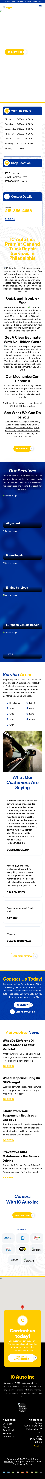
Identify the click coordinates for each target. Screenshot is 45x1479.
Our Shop (7, 1424)
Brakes (29, 427)
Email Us (10, 218)
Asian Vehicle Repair (15, 424)
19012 (31, 714)
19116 (11, 714)
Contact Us (8, 1436)
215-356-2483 (18, 210)
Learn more (22, 522)
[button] (22, 1307)
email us (31, 406)
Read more (8, 1066)
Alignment (34, 421)
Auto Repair (9, 1430)
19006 (32, 719)
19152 (31, 708)
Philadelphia (14, 703)
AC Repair (23, 421)
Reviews (7, 1433)
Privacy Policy (24, 1464)
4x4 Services (11, 421)
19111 (11, 708)
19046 (32, 703)
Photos (6, 1427)
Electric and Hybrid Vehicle (20, 433)
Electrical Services (22, 436)
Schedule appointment (21, 1358)
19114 (11, 725)
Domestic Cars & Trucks (28, 430)
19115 (11, 719)
